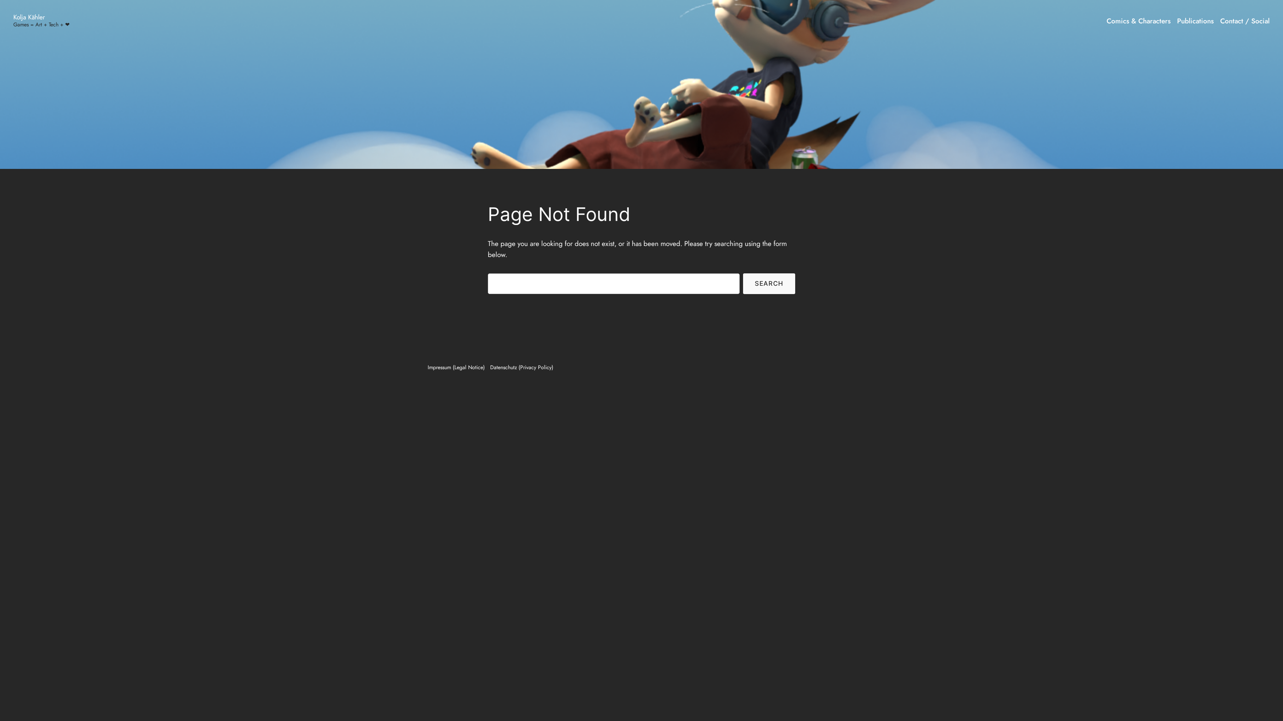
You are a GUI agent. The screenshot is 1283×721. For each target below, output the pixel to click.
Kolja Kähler (29, 17)
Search (769, 283)
